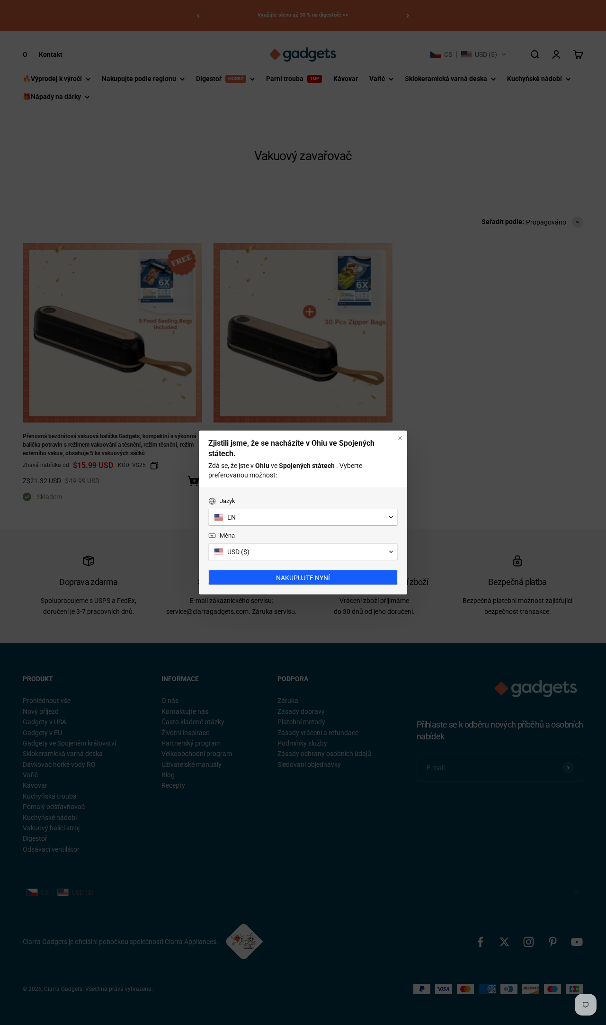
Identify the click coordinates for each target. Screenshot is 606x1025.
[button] (303, 517)
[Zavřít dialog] (400, 437)
